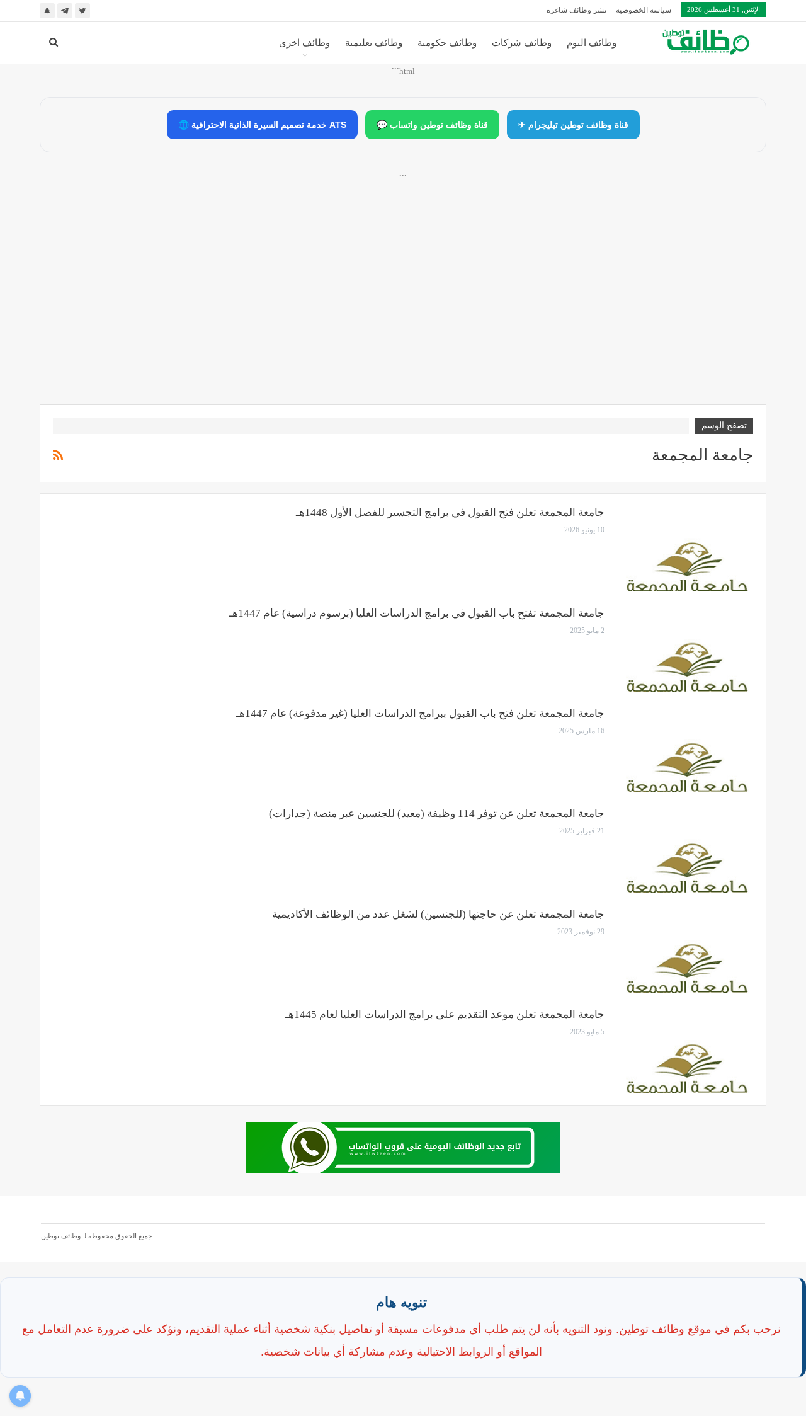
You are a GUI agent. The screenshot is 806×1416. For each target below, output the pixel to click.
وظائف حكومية (447, 43)
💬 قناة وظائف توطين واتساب (432, 125)
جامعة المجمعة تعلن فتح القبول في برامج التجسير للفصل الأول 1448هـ (450, 512)
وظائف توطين (61, 1236)
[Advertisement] (403, 303)
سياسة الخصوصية (643, 10)
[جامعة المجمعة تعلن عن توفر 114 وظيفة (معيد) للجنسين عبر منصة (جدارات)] (687, 850)
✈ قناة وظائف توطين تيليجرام (573, 125)
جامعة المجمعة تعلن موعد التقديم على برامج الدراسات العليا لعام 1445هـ (444, 1014)
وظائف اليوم (591, 43)
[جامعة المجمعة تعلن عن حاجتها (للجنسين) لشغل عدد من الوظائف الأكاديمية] (687, 950)
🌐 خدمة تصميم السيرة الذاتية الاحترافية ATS (262, 125)
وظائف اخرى (304, 43)
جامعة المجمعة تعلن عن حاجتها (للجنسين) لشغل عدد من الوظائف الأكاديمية (438, 914)
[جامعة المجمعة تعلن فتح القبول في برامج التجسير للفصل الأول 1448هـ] (687, 548)
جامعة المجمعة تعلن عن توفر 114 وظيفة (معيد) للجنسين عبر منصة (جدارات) (436, 813)
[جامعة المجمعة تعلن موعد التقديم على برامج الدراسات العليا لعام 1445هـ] (687, 1050)
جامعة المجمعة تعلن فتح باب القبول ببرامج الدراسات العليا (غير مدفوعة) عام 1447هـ (420, 713)
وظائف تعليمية (373, 43)
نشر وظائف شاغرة (576, 10)
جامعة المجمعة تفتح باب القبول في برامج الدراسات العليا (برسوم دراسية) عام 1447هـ (416, 613)
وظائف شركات (522, 43)
